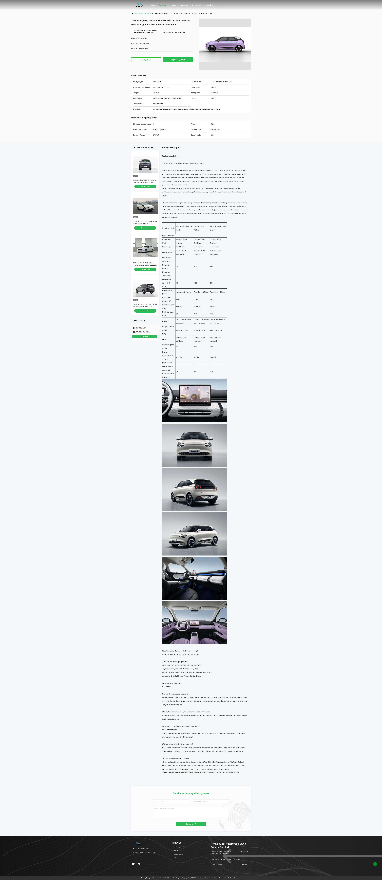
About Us (184, 5)
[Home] (139, 5)
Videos (173, 5)
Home (152, 5)
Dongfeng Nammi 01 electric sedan (181, 772)
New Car (149, 13)
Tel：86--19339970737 (141, 849)
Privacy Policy (145, 878)
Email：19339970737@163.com (144, 852)
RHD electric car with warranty (205, 772)
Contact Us (196, 5)
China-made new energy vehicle (228, 772)
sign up (245, 864)
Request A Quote (177, 60)
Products (162, 5)
